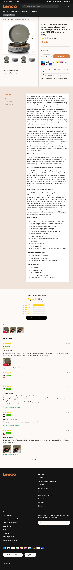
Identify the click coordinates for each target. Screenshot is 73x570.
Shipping (41, 485)
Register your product (45, 495)
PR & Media (6, 533)
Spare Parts (26, 11)
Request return (43, 488)
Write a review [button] (36, 318)
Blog (4, 530)
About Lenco (57, 1)
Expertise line (15, 11)
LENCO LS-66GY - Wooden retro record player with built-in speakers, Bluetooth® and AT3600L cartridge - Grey (21, 19)
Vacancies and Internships (11, 519)
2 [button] (35, 460)
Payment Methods (44, 499)
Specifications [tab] (9, 98)
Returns (40, 492)
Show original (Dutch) (12, 454)
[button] (69, 6)
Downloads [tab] (8, 101)
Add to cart (61, 56)
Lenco (8, 563)
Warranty (41, 502)
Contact (40, 506)
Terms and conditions (10, 522)
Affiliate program (8, 537)
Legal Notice (7, 526)
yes (8, 19)
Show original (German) (12, 368)
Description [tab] (8, 95)
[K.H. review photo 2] (16, 448)
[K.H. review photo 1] (7, 448)
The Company (7, 515)
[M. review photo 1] (7, 362)
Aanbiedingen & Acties (10, 540)
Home (4, 19)
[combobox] (40, 6)
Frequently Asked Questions (47, 481)
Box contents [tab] (9, 104)
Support (48, 1)
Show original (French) (12, 407)
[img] (7, 344)
